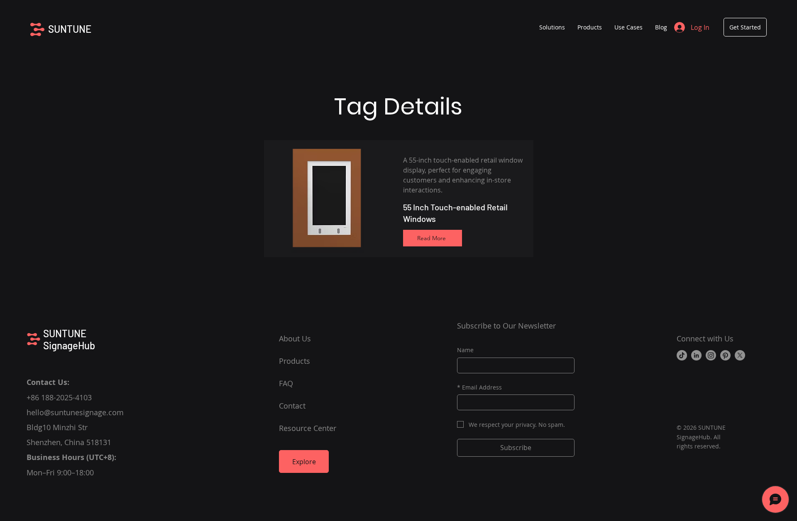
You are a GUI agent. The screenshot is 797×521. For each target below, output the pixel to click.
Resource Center (307, 428)
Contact (292, 406)
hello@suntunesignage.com (75, 412)
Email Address (479, 387)
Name (465, 350)
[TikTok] (682, 355)
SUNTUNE (69, 29)
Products (294, 361)
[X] (740, 355)
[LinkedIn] (696, 355)
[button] (589, 27)
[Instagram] (711, 355)
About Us (295, 338)
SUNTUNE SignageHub (69, 339)
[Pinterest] (725, 355)
